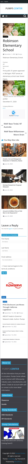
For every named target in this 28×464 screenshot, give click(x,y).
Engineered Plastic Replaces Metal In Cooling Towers (13, 331)
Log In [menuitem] (2, 1)
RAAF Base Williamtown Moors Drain (14, 133)
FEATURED (5, 301)
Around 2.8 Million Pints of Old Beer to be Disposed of (12, 212)
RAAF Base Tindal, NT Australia (13, 125)
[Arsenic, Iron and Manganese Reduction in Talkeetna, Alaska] (14, 144)
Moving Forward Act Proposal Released (12, 186)
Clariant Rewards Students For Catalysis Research (14, 324)
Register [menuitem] (6, 1)
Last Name (5, 248)
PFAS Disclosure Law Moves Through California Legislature (13, 307)
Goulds (4, 404)
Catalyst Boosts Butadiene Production (11, 339)
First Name (5, 239)
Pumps (20, 54)
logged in (10, 228)
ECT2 (4, 108)
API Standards (6, 419)
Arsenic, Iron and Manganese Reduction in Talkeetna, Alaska (12, 160)
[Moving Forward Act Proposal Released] (14, 170)
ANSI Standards (7, 415)
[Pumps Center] (3, 16)
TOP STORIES (5, 36)
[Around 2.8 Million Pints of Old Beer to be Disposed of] (14, 196)
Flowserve (5, 400)
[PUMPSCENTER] (10, 367)
